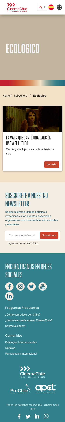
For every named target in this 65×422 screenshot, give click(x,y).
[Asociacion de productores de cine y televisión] (45, 388)
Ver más (52, 164)
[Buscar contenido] (44, 7)
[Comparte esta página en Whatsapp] (46, 416)
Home (6, 95)
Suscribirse (49, 235)
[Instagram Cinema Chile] (20, 286)
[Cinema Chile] (17, 7)
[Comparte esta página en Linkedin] (37, 416)
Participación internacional (21, 353)
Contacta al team (15, 326)
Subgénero (20, 95)
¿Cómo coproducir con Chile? (22, 314)
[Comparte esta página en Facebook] (19, 416)
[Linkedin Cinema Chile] (9, 296)
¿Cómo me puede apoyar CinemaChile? (29, 320)
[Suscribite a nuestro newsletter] (23, 235)
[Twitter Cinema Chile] (31, 286)
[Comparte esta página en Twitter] (28, 416)
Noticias (10, 348)
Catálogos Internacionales (21, 342)
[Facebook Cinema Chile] (9, 286)
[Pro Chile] (20, 388)
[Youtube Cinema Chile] (42, 286)
